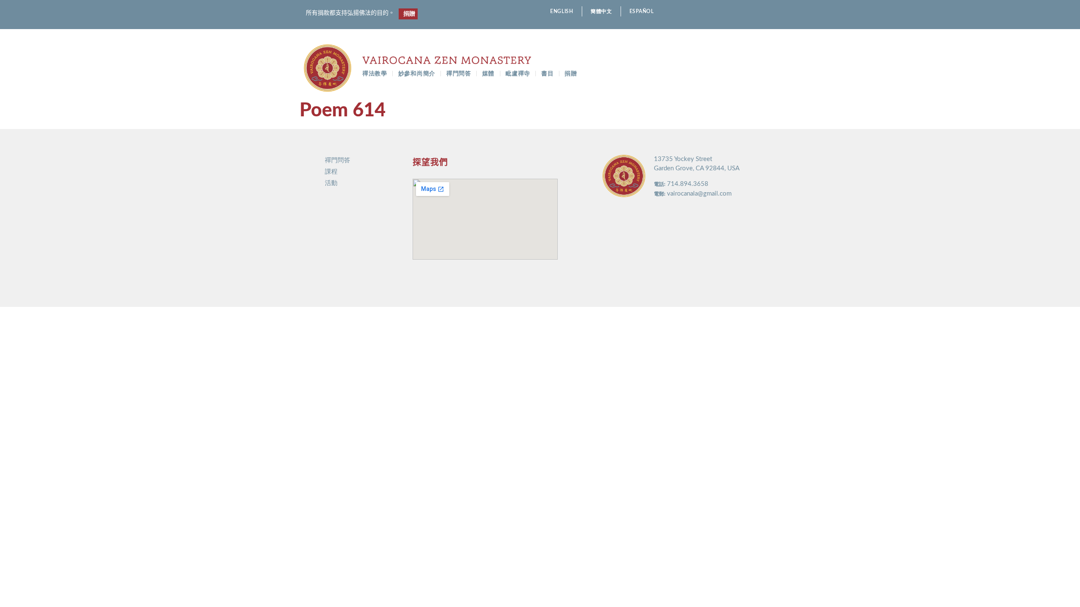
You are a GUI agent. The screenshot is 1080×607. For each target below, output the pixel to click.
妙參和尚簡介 (416, 74)
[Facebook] (725, 11)
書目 (547, 74)
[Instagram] (740, 11)
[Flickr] (755, 11)
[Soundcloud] (770, 11)
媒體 (488, 74)
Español (641, 11)
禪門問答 (458, 74)
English (561, 11)
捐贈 (570, 74)
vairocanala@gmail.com (699, 194)
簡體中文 (601, 11)
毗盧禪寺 (517, 74)
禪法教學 (374, 74)
